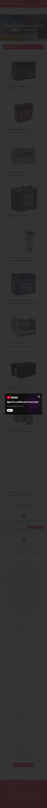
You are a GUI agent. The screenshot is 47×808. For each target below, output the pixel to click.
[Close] (38, 396)
